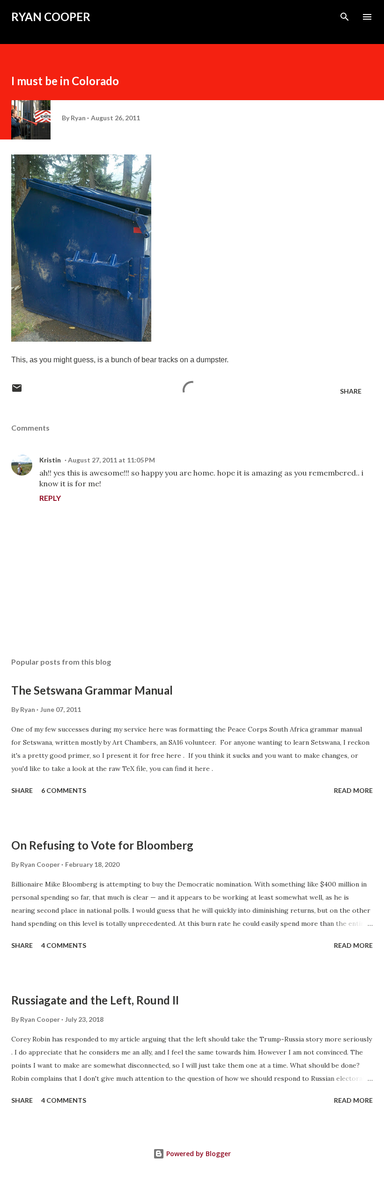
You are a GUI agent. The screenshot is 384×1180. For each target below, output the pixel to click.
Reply (50, 497)
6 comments (63, 790)
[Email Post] (16, 391)
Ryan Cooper (50, 16)
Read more (353, 790)
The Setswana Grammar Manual (92, 690)
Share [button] (351, 391)
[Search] (344, 16)
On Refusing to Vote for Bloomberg (102, 845)
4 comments (63, 945)
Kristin (50, 460)
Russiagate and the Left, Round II (95, 1000)
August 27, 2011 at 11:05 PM (111, 460)
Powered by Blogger (197, 1153)
